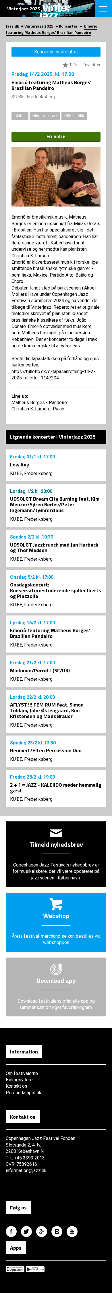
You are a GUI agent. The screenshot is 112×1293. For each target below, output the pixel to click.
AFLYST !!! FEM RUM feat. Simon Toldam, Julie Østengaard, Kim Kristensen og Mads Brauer (47, 710)
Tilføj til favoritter (84, 65)
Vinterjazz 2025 (38, 26)
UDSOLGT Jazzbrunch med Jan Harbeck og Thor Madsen (54, 547)
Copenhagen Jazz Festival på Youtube (72, 1231)
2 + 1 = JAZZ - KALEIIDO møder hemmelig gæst (55, 787)
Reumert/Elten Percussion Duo (46, 750)
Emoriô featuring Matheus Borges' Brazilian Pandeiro (50, 633)
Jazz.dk (12, 26)
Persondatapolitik (23, 1092)
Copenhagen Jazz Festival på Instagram (56, 1231)
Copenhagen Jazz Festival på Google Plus (41, 1231)
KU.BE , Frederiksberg (33, 96)
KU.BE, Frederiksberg (31, 473)
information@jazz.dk (26, 1170)
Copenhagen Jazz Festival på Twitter (26, 1231)
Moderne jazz (44, 115)
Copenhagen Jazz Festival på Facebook (11, 1231)
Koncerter (68, 26)
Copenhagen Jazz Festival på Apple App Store (15, 1269)
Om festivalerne (22, 1073)
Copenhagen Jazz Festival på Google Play (35, 1269)
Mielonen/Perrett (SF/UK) (40, 670)
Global (20, 115)
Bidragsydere (19, 1079)
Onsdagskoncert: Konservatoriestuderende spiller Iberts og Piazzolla (55, 590)
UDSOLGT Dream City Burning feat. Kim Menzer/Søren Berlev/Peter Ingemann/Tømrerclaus (54, 504)
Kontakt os (16, 1086)
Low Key (19, 464)
